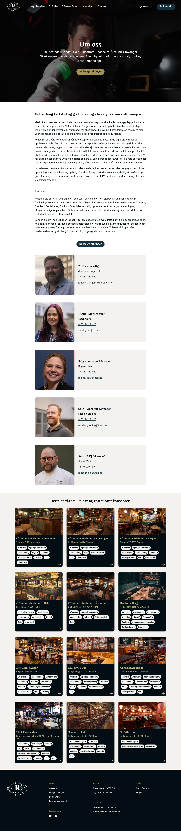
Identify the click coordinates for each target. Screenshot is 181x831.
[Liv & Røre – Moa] (39, 732)
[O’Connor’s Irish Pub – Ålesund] (91, 601)
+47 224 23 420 (87, 276)
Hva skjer (88, 6)
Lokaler (53, 6)
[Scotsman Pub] (91, 732)
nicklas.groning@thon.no (92, 425)
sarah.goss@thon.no (89, 330)
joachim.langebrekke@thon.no (95, 282)
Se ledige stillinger (90, 72)
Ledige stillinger (56, 792)
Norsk (146, 6)
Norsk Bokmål (142, 788)
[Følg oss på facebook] (56, 817)
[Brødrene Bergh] (142, 601)
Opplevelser (38, 6)
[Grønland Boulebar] (142, 666)
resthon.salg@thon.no (110, 811)
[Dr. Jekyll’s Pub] (91, 666)
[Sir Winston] (142, 732)
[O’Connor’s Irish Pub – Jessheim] (39, 537)
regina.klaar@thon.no (90, 377)
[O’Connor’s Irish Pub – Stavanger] (91, 537)
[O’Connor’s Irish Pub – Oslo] (39, 601)
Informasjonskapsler (58, 801)
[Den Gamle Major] (39, 666)
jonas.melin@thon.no (90, 472)
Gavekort (53, 788)
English (139, 792)
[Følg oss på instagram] (50, 817)
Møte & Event (70, 6)
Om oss (102, 6)
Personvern (54, 797)
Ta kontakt (166, 6)
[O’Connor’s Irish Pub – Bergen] (142, 537)
